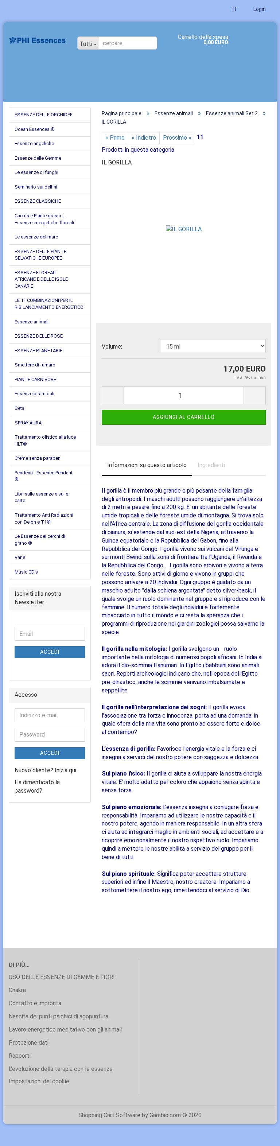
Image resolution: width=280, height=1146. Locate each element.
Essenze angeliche (34, 143)
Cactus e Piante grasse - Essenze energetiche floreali (44, 219)
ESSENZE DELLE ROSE (39, 336)
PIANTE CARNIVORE (35, 379)
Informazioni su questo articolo (147, 465)
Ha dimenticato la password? (37, 786)
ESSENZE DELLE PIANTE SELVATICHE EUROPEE (40, 255)
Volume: (112, 346)
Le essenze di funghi (36, 172)
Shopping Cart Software (109, 1115)
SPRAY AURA (28, 423)
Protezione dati (28, 1042)
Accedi (49, 652)
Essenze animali (31, 322)
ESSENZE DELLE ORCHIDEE (44, 114)
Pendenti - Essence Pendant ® (44, 476)
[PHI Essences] (37, 40)
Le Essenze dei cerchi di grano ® (40, 539)
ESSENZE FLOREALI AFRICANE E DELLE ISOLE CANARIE (41, 279)
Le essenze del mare (36, 237)
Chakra (17, 990)
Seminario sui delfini (36, 187)
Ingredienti (211, 465)
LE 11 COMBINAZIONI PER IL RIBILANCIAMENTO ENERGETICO (49, 304)
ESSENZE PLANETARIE (38, 350)
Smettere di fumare (35, 365)
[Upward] (260, 1135)
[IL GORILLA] (184, 227)
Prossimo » (177, 137)
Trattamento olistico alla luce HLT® (45, 440)
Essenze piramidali (34, 393)
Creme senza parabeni (38, 458)
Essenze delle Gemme (38, 158)
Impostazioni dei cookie (39, 1081)
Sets (19, 408)
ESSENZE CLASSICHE (38, 201)
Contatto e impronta (35, 1003)
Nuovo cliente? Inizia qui (45, 770)
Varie (20, 557)
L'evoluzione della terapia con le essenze (61, 1068)
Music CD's (26, 572)
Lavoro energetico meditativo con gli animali (65, 1029)
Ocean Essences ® (35, 129)
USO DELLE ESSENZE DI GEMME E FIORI (62, 977)
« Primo (115, 137)
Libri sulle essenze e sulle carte (41, 497)
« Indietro (144, 137)
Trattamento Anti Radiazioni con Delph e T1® (44, 518)
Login (259, 9)
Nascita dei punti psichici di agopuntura (58, 1016)
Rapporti (20, 1055)
